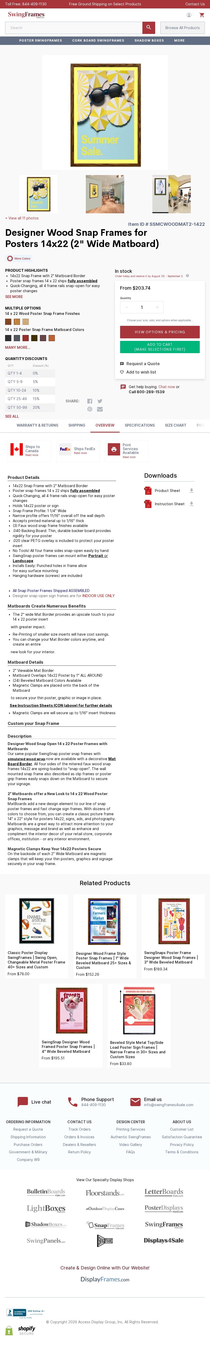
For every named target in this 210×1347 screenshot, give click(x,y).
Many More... (17, 347)
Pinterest (190, 1318)
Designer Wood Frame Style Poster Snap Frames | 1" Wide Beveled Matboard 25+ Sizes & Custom (103, 960)
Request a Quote (28, 1129)
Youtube (202, 1327)
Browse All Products (182, 28)
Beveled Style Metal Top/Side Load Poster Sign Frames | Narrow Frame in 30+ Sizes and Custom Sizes (137, 1050)
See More (14, 297)
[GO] (148, 28)
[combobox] (80, 28)
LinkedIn (202, 1318)
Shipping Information (28, 1137)
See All (12, 416)
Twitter (179, 1318)
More (179, 40)
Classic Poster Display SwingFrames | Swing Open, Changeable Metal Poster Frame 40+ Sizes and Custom (36, 960)
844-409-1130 (34, 4)
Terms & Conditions (181, 1152)
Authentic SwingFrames (131, 1137)
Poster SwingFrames (40, 40)
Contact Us (195, 4)
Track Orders (79, 1129)
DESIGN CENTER (131, 1122)
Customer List (182, 1129)
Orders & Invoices (79, 1137)
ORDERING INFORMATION (28, 1122)
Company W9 (28, 1160)
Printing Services (130, 1129)
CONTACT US (79, 1122)
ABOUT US (182, 1122)
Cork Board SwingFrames (98, 40)
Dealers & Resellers (79, 1145)
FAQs (130, 1152)
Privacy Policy (182, 1145)
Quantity (125, 298)
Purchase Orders (28, 1145)
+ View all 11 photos (22, 218)
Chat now (167, 387)
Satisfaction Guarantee (182, 1137)
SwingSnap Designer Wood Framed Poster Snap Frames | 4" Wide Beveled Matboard (68, 1047)
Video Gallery (130, 1145)
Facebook (168, 1318)
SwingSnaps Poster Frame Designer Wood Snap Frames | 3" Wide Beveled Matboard (171, 957)
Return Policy (79, 1152)
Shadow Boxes (149, 40)
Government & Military (28, 1152)
